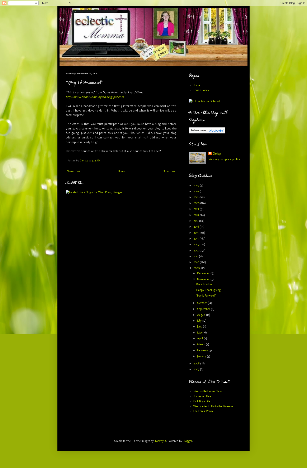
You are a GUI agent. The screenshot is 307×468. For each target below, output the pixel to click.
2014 (197, 238)
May (200, 332)
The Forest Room (203, 411)
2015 (196, 233)
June (200, 326)
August (201, 315)
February (203, 350)
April (200, 338)
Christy (217, 153)
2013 (196, 244)
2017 (196, 221)
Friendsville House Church (208, 391)
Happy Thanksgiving (208, 290)
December (204, 273)
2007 (197, 369)
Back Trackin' (204, 284)
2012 (196, 250)
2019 (197, 209)
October (202, 303)
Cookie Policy (201, 90)
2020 (197, 203)
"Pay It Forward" (206, 295)
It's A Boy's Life (201, 401)
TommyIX (160, 441)
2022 (197, 191)
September (204, 309)
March (201, 344)
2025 (197, 185)
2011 (196, 256)
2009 (197, 268)
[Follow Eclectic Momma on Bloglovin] (207, 132)
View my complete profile (224, 159)
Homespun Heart (203, 396)
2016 (197, 226)
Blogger (187, 441)
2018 (196, 215)
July (199, 320)
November (204, 279)
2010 (197, 262)
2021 (196, 197)
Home (121, 171)
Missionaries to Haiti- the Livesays (213, 406)
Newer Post (73, 171)
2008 (197, 363)
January (202, 356)
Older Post (169, 171)
